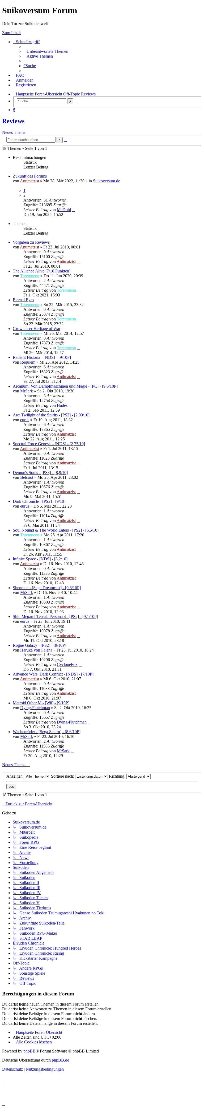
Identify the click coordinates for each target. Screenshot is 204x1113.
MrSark (26, 391)
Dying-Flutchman (35, 707)
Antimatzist (29, 181)
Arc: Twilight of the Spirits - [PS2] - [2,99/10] (51, 415)
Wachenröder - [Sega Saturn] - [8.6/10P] (46, 731)
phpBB (29, 1051)
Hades (62, 405)
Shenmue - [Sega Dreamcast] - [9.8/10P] (47, 587)
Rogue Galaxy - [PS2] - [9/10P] (39, 645)
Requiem (27, 362)
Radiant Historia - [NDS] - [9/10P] (42, 357)
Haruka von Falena (36, 650)
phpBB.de (60, 1060)
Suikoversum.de (106, 181)
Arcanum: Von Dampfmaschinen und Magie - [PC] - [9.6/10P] (65, 386)
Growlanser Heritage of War (36, 328)
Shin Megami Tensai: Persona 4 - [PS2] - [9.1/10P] (55, 616)
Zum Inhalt (11, 32)
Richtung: (117, 776)
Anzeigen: (15, 776)
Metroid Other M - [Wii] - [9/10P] (41, 703)
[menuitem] (45, 51)
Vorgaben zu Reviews (31, 242)
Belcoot (26, 477)
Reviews (13, 121)
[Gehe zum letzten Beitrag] (73, 209)
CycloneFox (67, 664)
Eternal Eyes (23, 300)
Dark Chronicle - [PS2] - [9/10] (39, 501)
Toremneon (29, 276)
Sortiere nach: (63, 776)
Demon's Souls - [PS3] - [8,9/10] (40, 472)
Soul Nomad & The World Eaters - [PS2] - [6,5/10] (56, 530)
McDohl (64, 209)
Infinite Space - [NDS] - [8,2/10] (40, 559)
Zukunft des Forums (30, 176)
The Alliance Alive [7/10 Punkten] (41, 271)
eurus (24, 419)
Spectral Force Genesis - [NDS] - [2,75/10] (49, 443)
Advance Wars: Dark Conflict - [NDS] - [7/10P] (53, 674)
